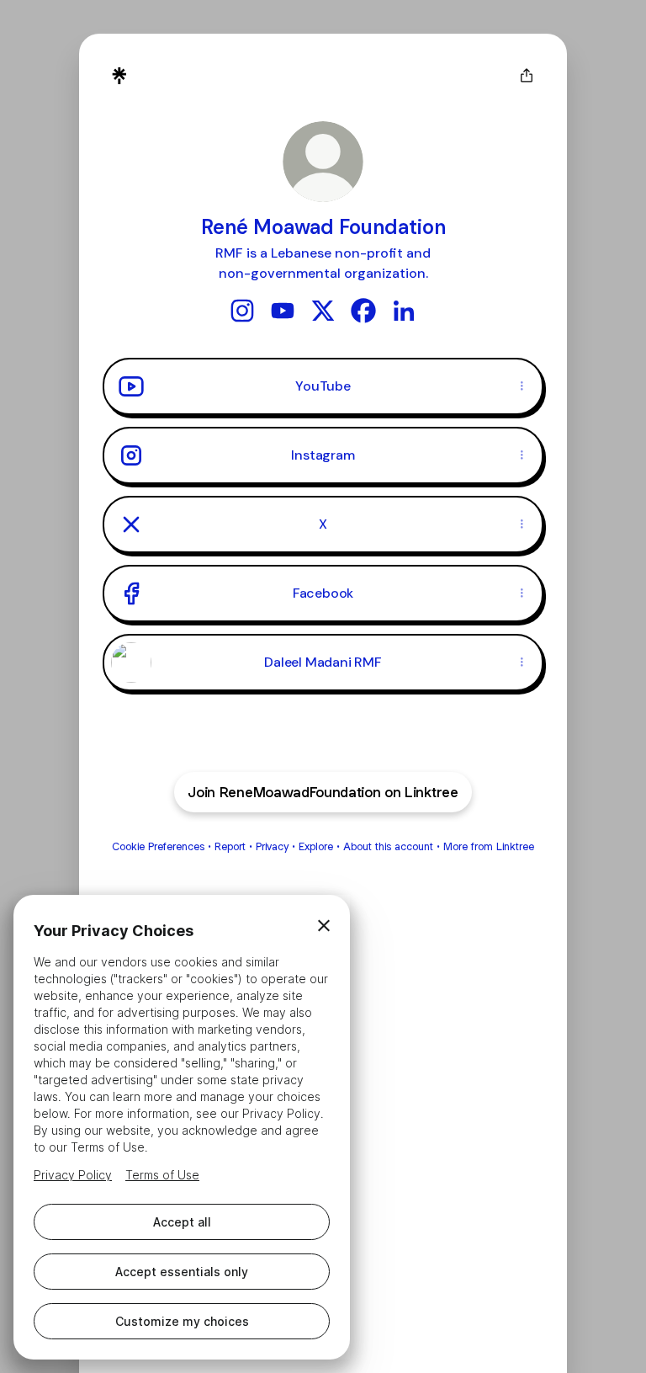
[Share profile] (526, 76)
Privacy (272, 846)
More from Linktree (488, 846)
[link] (242, 310)
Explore (316, 846)
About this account (388, 846)
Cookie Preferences (158, 846)
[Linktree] (119, 76)
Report (230, 846)
